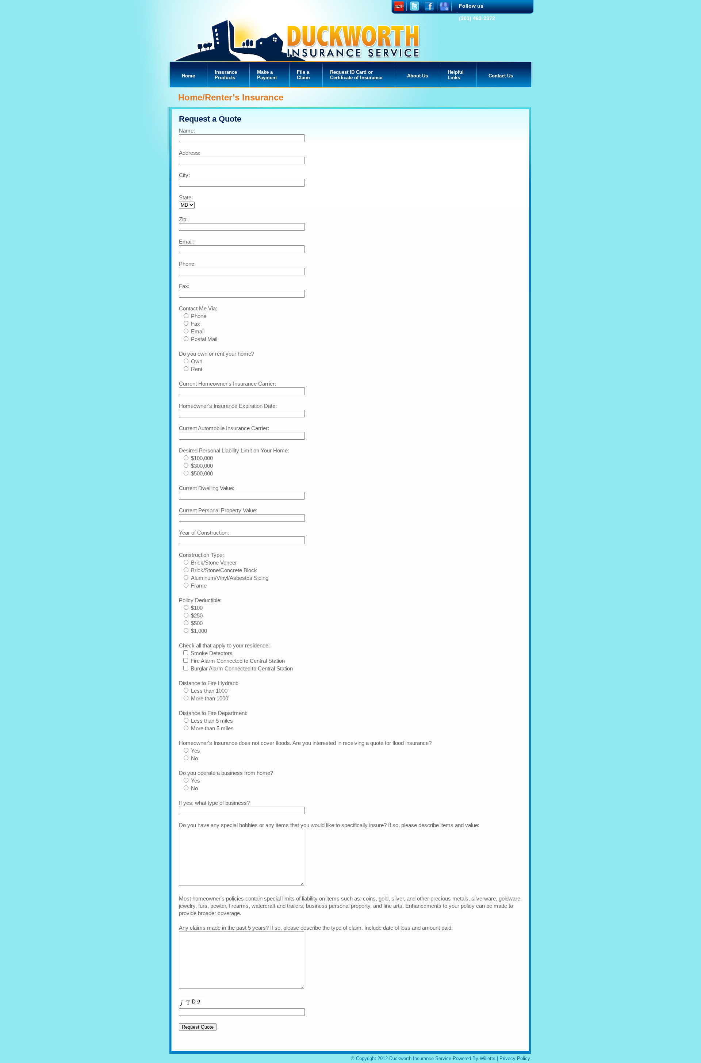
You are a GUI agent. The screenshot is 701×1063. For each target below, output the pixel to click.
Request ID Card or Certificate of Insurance (356, 74)
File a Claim (303, 74)
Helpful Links (456, 74)
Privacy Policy (514, 1058)
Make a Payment (267, 74)
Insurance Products (226, 74)
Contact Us (501, 76)
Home (188, 76)
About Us (417, 76)
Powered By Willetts (474, 1058)
